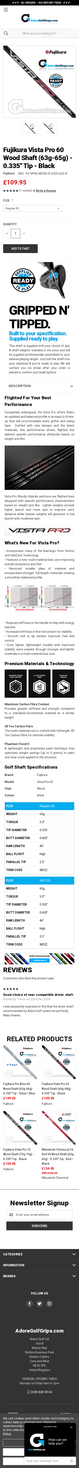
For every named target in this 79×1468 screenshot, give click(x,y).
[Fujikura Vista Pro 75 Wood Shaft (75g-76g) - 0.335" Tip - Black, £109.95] (20, 1128)
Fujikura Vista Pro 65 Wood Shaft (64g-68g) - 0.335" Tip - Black (57, 1088)
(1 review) (26, 190)
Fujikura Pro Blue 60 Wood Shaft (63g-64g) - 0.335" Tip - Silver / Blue (19, 1088)
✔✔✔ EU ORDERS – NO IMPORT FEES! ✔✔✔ (41, 2)
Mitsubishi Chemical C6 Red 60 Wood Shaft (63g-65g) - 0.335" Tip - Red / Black (58, 1157)
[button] (44, 190)
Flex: (7, 200)
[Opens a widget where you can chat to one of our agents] (50, 1444)
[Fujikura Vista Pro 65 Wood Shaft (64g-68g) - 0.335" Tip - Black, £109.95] (59, 1062)
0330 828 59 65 (41, 1392)
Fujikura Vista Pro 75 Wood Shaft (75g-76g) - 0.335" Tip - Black (18, 1154)
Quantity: (10, 224)
